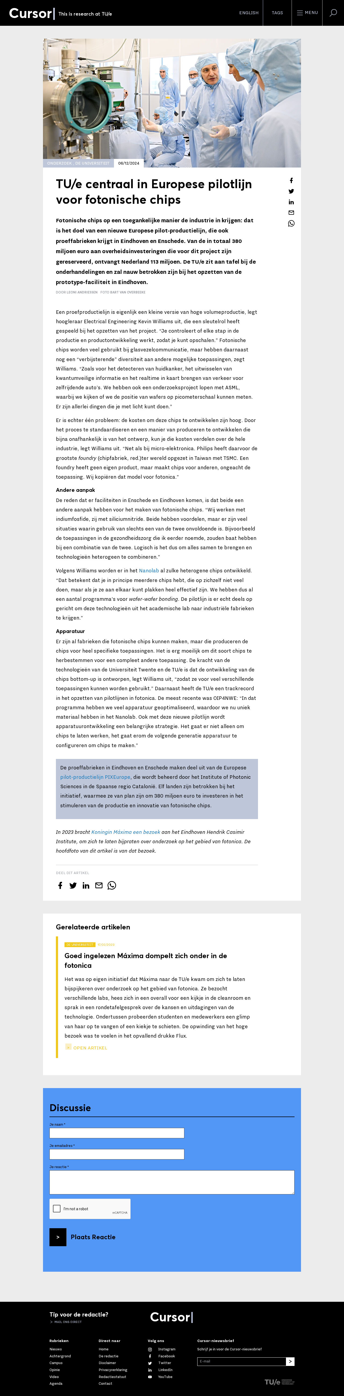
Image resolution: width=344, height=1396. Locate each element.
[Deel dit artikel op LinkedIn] (291, 202)
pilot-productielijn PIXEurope (95, 777)
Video (54, 1377)
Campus (56, 1363)
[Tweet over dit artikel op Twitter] (291, 191)
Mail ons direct (68, 1322)
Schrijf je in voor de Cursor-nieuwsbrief (229, 1349)
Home (104, 1349)
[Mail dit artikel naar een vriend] (291, 212)
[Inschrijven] (290, 1361)
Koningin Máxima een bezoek (125, 832)
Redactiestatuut (112, 1377)
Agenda (55, 1384)
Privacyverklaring (113, 1370)
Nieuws (55, 1349)
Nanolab (149, 571)
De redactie (109, 1356)
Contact (105, 1384)
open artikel (89, 1048)
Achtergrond (60, 1356)
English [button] (249, 13)
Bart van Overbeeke (127, 292)
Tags (277, 13)
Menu (311, 12)
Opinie (54, 1370)
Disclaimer (107, 1363)
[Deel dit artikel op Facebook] (291, 180)
